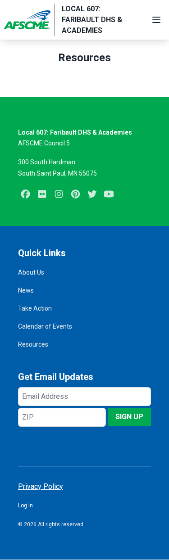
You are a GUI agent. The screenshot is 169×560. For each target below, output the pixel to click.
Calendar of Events (45, 326)
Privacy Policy (40, 486)
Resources (33, 344)
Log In (25, 505)
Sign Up (129, 416)
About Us (31, 272)
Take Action (35, 308)
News (26, 290)
